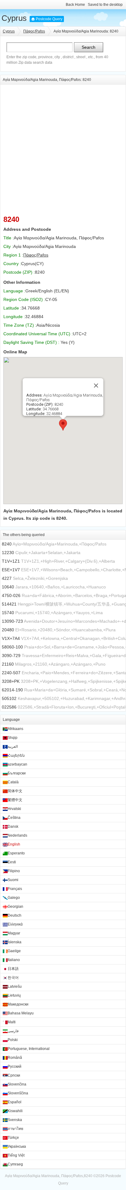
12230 (8, 552)
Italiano (14, 960)
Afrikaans (15, 729)
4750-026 (11, 595)
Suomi (13, 880)
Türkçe (13, 1137)
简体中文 (15, 791)
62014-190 (12, 689)
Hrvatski (14, 809)
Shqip (12, 738)
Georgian (15, 906)
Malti (12, 1022)
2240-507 (11, 672)
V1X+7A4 (11, 638)
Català (13, 782)
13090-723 (12, 621)
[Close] (96, 385)
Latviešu (15, 986)
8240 (7, 544)
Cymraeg (15, 1164)
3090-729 (11, 655)
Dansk (13, 826)
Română (15, 1057)
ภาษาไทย (15, 1129)
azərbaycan (17, 764)
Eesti (12, 862)
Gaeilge (14, 951)
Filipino (14, 871)
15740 (8, 612)
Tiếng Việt (16, 1155)
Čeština (14, 818)
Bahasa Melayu (21, 1013)
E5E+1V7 (11, 569)
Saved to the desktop (105, 4)
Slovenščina (18, 1093)
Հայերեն (16, 755)
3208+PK (11, 681)
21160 (8, 664)
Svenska (15, 1120)
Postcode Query (49, 19)
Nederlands (17, 835)
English (14, 844)
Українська (17, 1146)
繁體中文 (15, 800)
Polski (13, 1040)
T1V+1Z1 (11, 561)
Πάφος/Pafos (34, 31)
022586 (9, 707)
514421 (9, 604)
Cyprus (14, 18)
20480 (8, 629)
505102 (9, 698)
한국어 (13, 977)
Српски (14, 1075)
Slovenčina (17, 1084)
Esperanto (16, 853)
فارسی (13, 1031)
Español (14, 1102)
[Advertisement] (63, 148)
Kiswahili (15, 1111)
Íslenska (14, 942)
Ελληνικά (15, 924)
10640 (8, 586)
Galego (14, 897)
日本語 (13, 969)
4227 (7, 578)
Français (15, 889)
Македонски (18, 1004)
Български (17, 773)
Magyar (14, 933)
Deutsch (14, 915)
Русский (14, 1066)
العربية (13, 746)
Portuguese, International (29, 1049)
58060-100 (12, 646)
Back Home (75, 4)
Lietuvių (14, 995)
